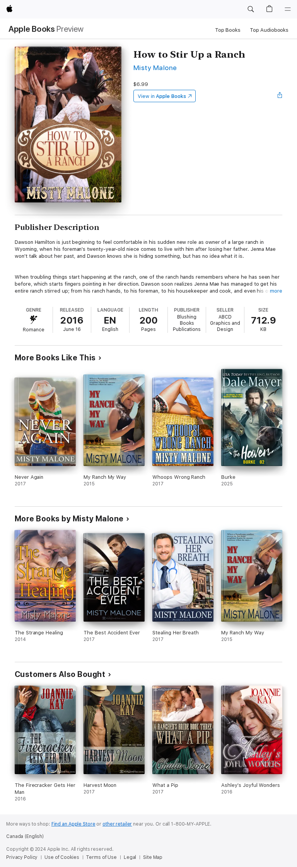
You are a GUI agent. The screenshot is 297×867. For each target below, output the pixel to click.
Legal (130, 857)
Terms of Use (101, 857)
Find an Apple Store (73, 824)
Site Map (152, 857)
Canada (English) (25, 836)
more (276, 291)
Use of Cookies (61, 857)
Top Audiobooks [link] (269, 30)
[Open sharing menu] (280, 96)
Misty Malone (155, 67)
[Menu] (287, 9)
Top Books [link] (228, 30)
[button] (250, 9)
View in (162, 96)
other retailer (117, 824)
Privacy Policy (22, 857)
